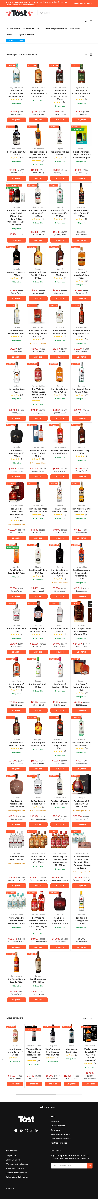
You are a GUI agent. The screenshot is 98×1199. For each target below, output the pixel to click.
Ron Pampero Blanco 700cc (59, 332)
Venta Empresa (58, 1125)
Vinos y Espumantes (54, 28)
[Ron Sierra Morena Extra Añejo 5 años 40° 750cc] (38, 313)
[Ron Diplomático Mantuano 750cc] (38, 611)
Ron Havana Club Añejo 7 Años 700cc (60, 745)
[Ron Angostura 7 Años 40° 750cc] (16, 667)
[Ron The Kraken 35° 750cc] (16, 135)
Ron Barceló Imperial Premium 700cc (81, 687)
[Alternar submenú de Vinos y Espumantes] (66, 28)
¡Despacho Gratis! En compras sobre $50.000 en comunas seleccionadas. (37, 3)
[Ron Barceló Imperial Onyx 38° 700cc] (16, 433)
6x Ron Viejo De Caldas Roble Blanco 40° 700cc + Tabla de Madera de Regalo (81, 862)
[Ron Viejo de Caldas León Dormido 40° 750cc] (16, 492)
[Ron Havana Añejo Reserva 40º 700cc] (38, 492)
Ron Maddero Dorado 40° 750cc (16, 571)
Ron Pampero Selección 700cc (16, 744)
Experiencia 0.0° (31, 28)
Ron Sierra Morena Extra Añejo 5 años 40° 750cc (38, 333)
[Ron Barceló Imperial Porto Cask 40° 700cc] (60, 901)
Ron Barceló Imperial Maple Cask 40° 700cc (16, 804)
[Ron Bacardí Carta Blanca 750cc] (81, 725)
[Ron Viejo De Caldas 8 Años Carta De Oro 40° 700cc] (60, 73)
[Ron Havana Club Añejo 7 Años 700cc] (60, 725)
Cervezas (75, 28)
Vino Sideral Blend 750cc (71, 1050)
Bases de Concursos (15, 1168)
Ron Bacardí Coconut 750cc (59, 510)
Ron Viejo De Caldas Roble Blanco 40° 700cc (16, 93)
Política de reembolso (61, 1138)
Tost (12, 1188)
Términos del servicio (60, 1134)
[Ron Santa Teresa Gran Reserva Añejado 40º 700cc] (38, 135)
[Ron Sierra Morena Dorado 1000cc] (60, 433)
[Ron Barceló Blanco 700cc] (16, 611)
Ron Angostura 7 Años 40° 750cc (17, 685)
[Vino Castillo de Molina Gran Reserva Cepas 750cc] (34, 1033)
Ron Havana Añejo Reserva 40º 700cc (38, 510)
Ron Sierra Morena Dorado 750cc (16, 980)
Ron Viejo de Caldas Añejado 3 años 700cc (38, 93)
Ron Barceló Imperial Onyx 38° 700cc (16, 453)
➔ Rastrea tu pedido (83, 3)
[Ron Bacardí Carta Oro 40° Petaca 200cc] (38, 255)
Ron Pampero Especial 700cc (38, 744)
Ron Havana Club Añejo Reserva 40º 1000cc (81, 333)
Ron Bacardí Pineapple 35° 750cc (81, 921)
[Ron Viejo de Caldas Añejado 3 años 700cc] (38, 73)
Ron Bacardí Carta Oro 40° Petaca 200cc (38, 275)
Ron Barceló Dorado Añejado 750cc (81, 275)
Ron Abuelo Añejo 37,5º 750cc (38, 980)
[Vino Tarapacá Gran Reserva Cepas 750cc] (52, 1033)
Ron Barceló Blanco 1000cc (60, 630)
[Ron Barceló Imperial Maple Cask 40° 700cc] (16, 784)
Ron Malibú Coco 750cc (16, 390)
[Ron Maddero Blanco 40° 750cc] (16, 313)
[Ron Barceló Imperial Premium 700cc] (81, 667)
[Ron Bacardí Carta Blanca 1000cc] (81, 372)
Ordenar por (12, 54)
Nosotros (55, 1121)
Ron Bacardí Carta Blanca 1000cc (81, 390)
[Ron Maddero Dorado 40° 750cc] (16, 553)
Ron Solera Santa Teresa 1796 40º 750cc (38, 453)
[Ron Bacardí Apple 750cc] (38, 667)
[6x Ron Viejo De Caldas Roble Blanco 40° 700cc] (16, 901)
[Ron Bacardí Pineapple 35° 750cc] (81, 901)
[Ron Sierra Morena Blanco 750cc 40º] (60, 784)
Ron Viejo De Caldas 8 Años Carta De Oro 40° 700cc (59, 95)
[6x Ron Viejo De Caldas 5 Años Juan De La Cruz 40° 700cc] (60, 839)
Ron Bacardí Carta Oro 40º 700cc (81, 510)
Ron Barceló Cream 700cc (16, 274)
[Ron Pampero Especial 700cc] (38, 725)
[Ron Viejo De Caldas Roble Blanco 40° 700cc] (16, 73)
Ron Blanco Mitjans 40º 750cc (38, 571)
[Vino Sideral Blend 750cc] (71, 1033)
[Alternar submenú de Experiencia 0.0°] (40, 28)
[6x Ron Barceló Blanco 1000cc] (16, 839)
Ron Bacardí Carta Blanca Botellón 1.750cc (60, 213)
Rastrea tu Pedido (59, 1143)
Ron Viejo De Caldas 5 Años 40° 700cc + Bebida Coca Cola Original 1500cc (38, 924)
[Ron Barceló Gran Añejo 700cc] (60, 372)
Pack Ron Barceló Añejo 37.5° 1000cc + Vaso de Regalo (81, 155)
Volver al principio (48, 1107)
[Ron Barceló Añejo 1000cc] (60, 255)
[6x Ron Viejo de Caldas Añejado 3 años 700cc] (38, 839)
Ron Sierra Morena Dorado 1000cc (60, 452)
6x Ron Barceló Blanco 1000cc (16, 858)
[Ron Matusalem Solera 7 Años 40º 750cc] (81, 193)
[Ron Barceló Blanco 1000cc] (60, 611)
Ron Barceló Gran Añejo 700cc (59, 390)
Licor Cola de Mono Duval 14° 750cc (15, 1052)
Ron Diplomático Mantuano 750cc (38, 630)
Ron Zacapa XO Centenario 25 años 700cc (81, 804)
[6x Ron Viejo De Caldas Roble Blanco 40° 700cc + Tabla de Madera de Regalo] (81, 839)
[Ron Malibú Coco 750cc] (16, 372)
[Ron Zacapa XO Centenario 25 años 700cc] (81, 784)
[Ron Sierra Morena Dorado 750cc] (16, 962)
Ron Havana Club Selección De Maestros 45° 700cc (81, 574)
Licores (9, 34)
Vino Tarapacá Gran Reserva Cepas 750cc (53, 1052)
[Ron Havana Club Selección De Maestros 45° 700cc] (81, 553)
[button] (90, 21)
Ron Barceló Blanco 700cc (16, 630)
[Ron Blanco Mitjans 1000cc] (60, 135)
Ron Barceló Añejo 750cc (81, 452)
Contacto (55, 1130)
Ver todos (87, 1018)
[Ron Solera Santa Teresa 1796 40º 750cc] (38, 433)
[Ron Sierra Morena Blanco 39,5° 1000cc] (38, 193)
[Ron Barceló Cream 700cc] (16, 255)
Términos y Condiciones (17, 1164)
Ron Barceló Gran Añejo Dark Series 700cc (59, 573)
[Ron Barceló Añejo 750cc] (81, 433)
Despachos (11, 1155)
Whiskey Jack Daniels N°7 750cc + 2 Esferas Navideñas (90, 1055)
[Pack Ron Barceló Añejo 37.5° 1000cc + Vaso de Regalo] (81, 135)
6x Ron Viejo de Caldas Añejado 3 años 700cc (38, 859)
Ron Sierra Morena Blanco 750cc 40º (60, 802)
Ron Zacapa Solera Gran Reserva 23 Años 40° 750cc (81, 631)
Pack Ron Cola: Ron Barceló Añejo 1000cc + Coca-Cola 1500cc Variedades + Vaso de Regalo (16, 217)
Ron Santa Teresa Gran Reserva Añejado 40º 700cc (38, 155)
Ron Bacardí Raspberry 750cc (60, 685)
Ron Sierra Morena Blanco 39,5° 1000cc (38, 213)
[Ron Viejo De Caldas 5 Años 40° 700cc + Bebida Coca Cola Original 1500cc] (38, 901)
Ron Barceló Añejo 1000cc (59, 274)
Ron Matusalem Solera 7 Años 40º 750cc (81, 213)
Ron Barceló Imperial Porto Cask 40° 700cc (60, 921)
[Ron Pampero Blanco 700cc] (60, 313)
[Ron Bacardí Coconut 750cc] (60, 492)
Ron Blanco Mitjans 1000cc (60, 153)
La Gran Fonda (13, 28)
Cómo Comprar (13, 1159)
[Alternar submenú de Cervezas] (81, 28)
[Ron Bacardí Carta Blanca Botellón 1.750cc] (60, 193)
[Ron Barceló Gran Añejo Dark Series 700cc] (60, 553)
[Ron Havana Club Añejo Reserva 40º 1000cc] (81, 313)
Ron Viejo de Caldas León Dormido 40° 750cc (16, 513)
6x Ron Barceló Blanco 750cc (38, 802)
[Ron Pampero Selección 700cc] (16, 725)
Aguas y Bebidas (27, 34)
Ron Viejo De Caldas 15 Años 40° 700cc (81, 93)
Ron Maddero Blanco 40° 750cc (16, 332)
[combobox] (65, 13)
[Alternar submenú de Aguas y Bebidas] (36, 34)
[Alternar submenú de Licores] (14, 34)
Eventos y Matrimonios (16, 1172)
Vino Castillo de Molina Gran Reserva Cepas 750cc (33, 1053)
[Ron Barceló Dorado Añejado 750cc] (81, 255)
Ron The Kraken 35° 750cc (16, 153)
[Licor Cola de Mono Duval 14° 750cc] (15, 1033)
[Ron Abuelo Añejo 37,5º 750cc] (38, 962)
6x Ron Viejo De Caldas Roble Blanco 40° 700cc (16, 921)
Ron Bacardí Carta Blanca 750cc (81, 744)
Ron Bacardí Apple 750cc (38, 685)
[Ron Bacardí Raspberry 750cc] (60, 667)
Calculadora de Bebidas (16, 1177)
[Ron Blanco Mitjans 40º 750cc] (38, 553)
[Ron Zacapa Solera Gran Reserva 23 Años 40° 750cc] (81, 611)
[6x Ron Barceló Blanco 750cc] (38, 784)
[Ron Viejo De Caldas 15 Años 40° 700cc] (81, 73)
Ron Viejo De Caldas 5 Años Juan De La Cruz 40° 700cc (38, 393)
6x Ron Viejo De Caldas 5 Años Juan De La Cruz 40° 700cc (60, 860)
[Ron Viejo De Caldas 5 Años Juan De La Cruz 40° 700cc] (38, 372)
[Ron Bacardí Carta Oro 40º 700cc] (81, 492)
